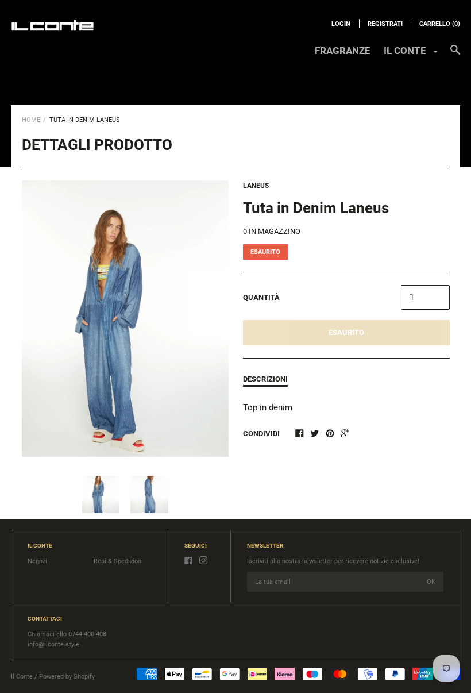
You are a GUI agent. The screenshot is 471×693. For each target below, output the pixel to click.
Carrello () (439, 24)
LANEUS (256, 186)
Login (340, 24)
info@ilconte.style (53, 644)
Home (31, 120)
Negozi (37, 561)
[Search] (455, 55)
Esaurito (346, 332)
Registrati (385, 24)
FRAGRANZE (342, 50)
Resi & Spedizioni (118, 561)
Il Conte (22, 676)
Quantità (261, 297)
